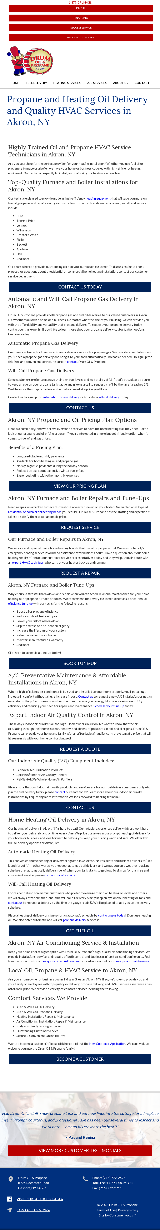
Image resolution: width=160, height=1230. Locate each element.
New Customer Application (107, 1043)
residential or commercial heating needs (34, 512)
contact (72, 361)
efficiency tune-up (20, 603)
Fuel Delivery (36, 83)
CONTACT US (80, 407)
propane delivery (74, 920)
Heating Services (67, 83)
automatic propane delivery (61, 397)
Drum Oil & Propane (123, 1205)
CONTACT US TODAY (80, 286)
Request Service (81, 27)
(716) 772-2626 (114, 1178)
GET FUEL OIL (80, 930)
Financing (81, 17)
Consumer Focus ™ (122, 1215)
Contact (142, 83)
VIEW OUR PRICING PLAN (80, 485)
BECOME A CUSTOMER (80, 37)
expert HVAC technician (28, 562)
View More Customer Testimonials (80, 1150)
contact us (15, 902)
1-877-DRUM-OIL (80, 2)
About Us (120, 83)
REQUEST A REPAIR (80, 573)
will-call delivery (109, 397)
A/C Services (97, 83)
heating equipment (98, 198)
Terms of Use (106, 1210)
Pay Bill (81, 8)
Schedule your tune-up (109, 706)
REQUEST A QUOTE (80, 749)
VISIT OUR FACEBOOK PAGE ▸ (40, 1199)
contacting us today (111, 915)
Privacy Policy (128, 1210)
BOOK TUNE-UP (80, 663)
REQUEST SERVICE (80, 527)
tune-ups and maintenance (131, 961)
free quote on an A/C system (60, 961)
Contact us (85, 696)
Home (14, 83)
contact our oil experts (59, 875)
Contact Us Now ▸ (33, 1210)
